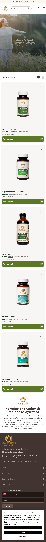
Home (5, 77)
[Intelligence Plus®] (23, 104)
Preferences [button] (12, 524)
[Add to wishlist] (41, 86)
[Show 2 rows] (43, 77)
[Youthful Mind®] (23, 292)
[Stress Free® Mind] (23, 354)
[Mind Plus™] (23, 229)
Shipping (11, 131)
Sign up (7, 506)
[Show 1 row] (38, 77)
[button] (21, 8)
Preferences (23, 536)
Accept (23, 528)
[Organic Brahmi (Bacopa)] (23, 167)
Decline (23, 532)
